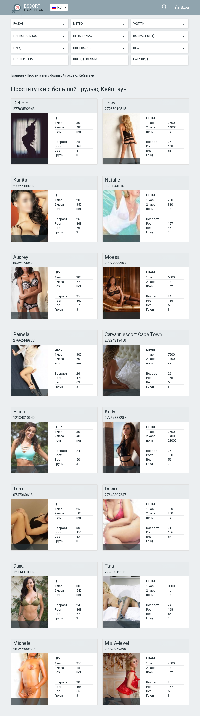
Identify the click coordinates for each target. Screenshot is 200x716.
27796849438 (115, 649)
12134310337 (24, 572)
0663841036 (114, 186)
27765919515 (115, 109)
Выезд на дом (85, 59)
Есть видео (142, 59)
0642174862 (23, 263)
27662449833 (24, 340)
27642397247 (115, 495)
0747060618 (23, 495)
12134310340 (24, 417)
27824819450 (115, 340)
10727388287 (24, 649)
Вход (185, 7)
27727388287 (24, 186)
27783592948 (24, 109)
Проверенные (24, 59)
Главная (18, 75)
